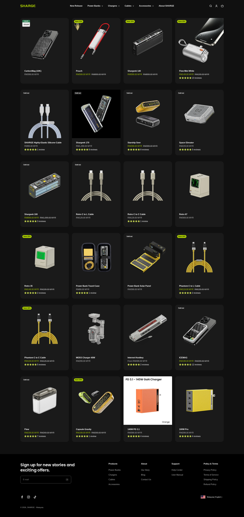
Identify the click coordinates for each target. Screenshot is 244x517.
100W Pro (183, 429)
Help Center (177, 470)
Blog (143, 475)
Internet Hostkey (135, 358)
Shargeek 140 (134, 71)
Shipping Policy (211, 479)
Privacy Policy (210, 470)
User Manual (177, 475)
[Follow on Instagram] (28, 497)
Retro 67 (183, 214)
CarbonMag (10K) (32, 71)
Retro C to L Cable (85, 214)
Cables (128, 6)
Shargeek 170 (82, 143)
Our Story (145, 470)
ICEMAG (183, 358)
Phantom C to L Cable (189, 286)
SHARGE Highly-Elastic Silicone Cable (43, 143)
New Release (76, 6)
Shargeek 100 (31, 214)
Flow (26, 429)
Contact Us (146, 479)
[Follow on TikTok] (35, 497)
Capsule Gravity (83, 429)
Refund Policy (210, 484)
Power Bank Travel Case (88, 286)
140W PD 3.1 (134, 429)
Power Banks (94, 6)
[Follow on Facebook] (22, 497)
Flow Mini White (186, 71)
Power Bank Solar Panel (139, 286)
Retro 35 (28, 286)
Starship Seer (134, 143)
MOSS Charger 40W (85, 358)
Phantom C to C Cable (35, 358)
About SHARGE (166, 6)
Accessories (145, 6)
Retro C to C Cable (137, 214)
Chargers (112, 6)
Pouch (79, 71)
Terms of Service (211, 475)
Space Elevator (186, 143)
